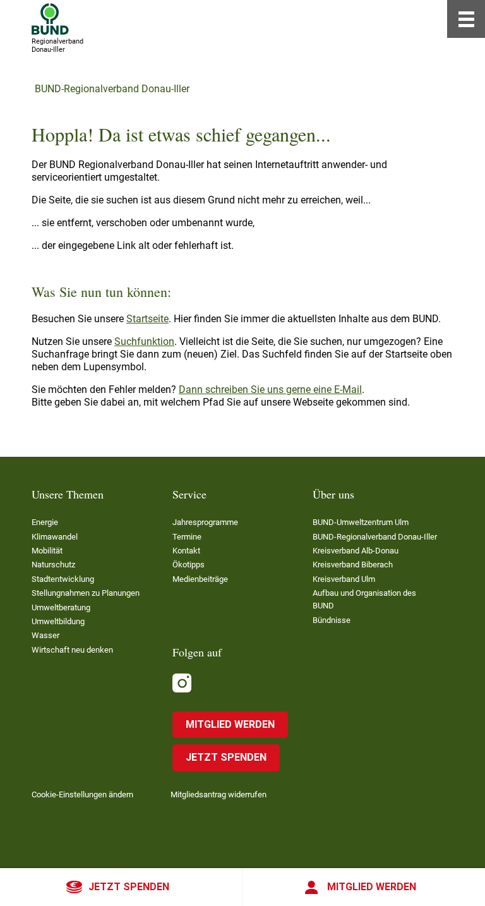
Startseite (147, 319)
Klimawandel (55, 536)
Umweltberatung (61, 607)
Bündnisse (331, 620)
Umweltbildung (58, 621)
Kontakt (186, 550)
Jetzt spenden (128, 887)
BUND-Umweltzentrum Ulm (361, 522)
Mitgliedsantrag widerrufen (218, 794)
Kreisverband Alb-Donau (355, 550)
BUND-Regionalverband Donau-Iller (112, 89)
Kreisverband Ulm (344, 579)
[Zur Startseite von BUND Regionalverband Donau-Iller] (50, 19)
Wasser (45, 635)
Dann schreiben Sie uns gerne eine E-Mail (270, 390)
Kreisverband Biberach (353, 564)
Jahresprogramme (205, 522)
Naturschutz (53, 564)
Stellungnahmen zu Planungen (86, 593)
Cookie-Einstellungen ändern (82, 794)
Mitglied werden (371, 887)
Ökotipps (188, 564)
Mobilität (47, 550)
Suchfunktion (144, 341)
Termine (186, 536)
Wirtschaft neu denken (72, 650)
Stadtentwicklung (63, 579)
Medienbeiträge (200, 579)
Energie (45, 522)
